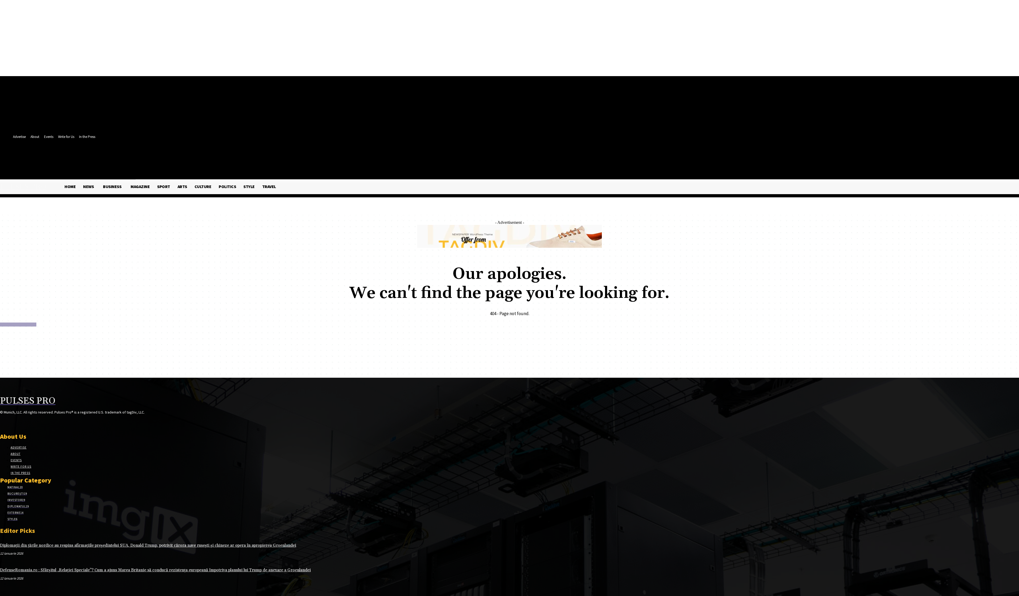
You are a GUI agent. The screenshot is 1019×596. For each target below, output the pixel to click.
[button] (158, 167)
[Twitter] (149, 155)
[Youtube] (159, 155)
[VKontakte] (31, 422)
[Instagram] (12, 422)
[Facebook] (140, 155)
